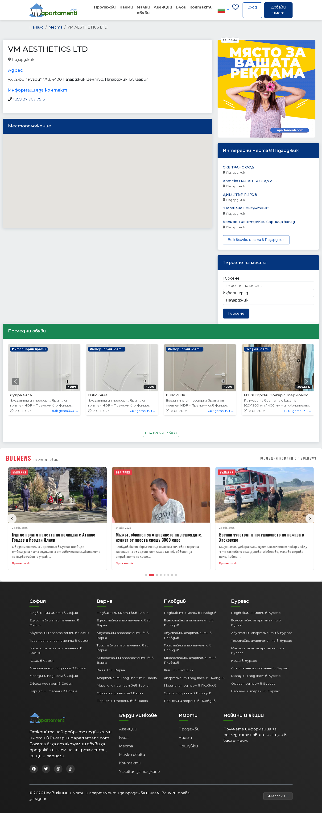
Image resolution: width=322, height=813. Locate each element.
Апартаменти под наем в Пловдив (194, 678)
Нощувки (188, 746)
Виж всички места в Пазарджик (256, 240)
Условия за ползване (139, 771)
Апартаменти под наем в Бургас (260, 668)
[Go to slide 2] (151, 575)
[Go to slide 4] (161, 575)
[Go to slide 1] (146, 575)
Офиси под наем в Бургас (253, 683)
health (87, 60)
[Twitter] (46, 769)
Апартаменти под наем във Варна (127, 678)
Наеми (126, 7)
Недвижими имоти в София (53, 613)
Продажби (105, 7)
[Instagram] (58, 769)
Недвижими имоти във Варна (123, 613)
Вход (252, 7)
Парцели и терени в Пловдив (190, 701)
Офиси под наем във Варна (120, 693)
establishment (141, 60)
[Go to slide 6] (168, 575)
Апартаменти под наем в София (57, 668)
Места (55, 27)
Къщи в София (41, 660)
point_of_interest (111, 60)
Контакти (201, 7)
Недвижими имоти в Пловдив (190, 613)
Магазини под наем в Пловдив (190, 685)
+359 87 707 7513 (29, 99)
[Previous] (12, 518)
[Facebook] (33, 769)
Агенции (163, 7)
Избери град (235, 293)
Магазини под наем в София (53, 676)
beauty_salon (47, 60)
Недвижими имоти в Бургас (256, 613)
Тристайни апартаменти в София (59, 640)
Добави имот (278, 10)
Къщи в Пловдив (178, 670)
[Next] (310, 518)
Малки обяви (143, 10)
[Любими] (235, 10)
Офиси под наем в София (51, 683)
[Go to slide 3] (157, 575)
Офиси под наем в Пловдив (187, 693)
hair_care (69, 60)
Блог (181, 7)
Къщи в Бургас (244, 660)
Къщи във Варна (111, 670)
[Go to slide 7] (172, 575)
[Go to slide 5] (164, 575)
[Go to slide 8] (176, 575)
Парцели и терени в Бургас (255, 691)
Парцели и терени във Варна (122, 701)
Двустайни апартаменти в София (59, 633)
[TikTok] (70, 769)
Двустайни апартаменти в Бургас (261, 633)
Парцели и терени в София (53, 691)
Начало (36, 27)
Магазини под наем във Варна (123, 685)
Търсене (231, 278)
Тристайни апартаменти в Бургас (261, 640)
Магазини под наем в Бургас (256, 676)
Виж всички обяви (161, 433)
